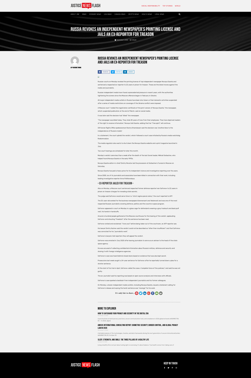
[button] (179, 14)
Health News (147, 14)
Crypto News (133, 14)
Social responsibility (151, 6)
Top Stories (167, 6)
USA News (108, 14)
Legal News (159, 14)
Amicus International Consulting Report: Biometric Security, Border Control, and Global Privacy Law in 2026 (138, 326)
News (84, 14)
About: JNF (75, 14)
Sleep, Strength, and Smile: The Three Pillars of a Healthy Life (123, 339)
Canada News (120, 14)
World (177, 6)
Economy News (95, 14)
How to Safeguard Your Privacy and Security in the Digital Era (123, 313)
